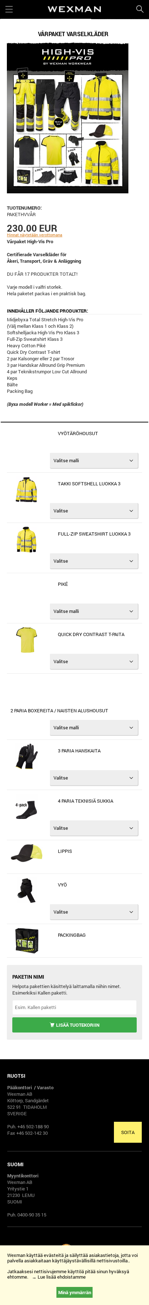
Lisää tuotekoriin (77, 1025)
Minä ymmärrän (74, 1292)
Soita (128, 1132)
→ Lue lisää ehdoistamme (59, 1277)
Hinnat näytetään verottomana (34, 234)
